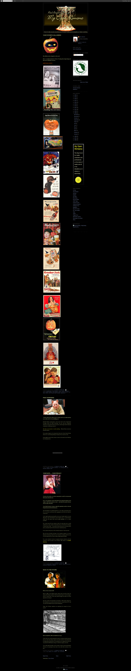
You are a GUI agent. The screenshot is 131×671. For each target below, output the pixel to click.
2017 (75, 100)
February (76, 132)
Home (57, 655)
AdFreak (74, 193)
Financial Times (76, 202)
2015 (75, 104)
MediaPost (75, 89)
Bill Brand (49, 651)
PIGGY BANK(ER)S (48, 397)
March (75, 130)
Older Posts (68, 655)
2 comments (56, 650)
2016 (75, 102)
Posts (76, 54)
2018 (75, 98)
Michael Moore (46, 468)
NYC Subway (54, 651)
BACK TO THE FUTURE (50, 569)
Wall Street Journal (77, 216)
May (75, 127)
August (75, 121)
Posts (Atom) (51, 658)
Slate (74, 211)
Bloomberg (75, 197)
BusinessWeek (76, 199)
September (76, 119)
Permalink (62, 389)
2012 (75, 107)
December (76, 114)
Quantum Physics (66, 564)
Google (60, 564)
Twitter (74, 213)
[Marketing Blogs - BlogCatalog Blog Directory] (80, 226)
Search (54, 565)
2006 (75, 139)
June (75, 125)
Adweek (74, 194)
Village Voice (75, 215)
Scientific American (47, 565)
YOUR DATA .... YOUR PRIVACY (52, 473)
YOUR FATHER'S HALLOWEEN (52, 35)
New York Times (76, 208)
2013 (75, 105)
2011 (75, 109)
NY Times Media (76, 210)
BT (57, 564)
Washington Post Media (77, 218)
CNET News (75, 201)
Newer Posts (45, 655)
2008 (75, 136)
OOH (58, 651)
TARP (51, 468)
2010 (75, 111)
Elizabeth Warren (54, 467)
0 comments (56, 389)
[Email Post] (66, 389)
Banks (48, 467)
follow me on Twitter (84, 82)
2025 (75, 95)
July (75, 123)
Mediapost (75, 207)
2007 (75, 138)
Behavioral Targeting (52, 564)
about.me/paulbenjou (77, 49)
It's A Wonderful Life (63, 467)
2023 (75, 96)
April (75, 128)
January (76, 134)
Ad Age (74, 190)
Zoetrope (62, 651)
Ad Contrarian (75, 191)
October (76, 118)
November (76, 116)
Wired (74, 219)
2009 (75, 112)
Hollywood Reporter (77, 204)
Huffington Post (76, 205)
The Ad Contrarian (76, 87)
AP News (75, 196)
